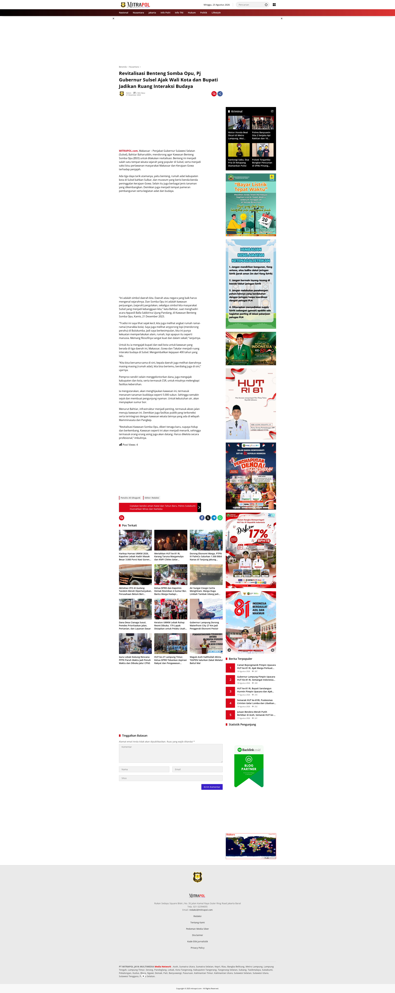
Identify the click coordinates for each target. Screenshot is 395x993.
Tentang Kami (197, 922)
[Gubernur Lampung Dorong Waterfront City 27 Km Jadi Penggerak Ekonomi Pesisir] (206, 609)
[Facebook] (202, 517)
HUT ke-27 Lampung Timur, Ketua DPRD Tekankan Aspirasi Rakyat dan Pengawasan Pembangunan (170, 660)
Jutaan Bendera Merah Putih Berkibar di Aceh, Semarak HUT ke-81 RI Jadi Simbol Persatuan (255, 713)
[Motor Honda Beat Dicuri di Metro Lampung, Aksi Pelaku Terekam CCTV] (239, 122)
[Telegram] (214, 517)
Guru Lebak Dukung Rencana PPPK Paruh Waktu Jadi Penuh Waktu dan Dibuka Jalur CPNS (135, 659)
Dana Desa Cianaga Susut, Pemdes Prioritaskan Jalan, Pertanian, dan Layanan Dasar (135, 625)
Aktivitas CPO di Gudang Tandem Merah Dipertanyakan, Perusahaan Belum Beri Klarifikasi (135, 591)
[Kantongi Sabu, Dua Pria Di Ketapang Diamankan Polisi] (239, 150)
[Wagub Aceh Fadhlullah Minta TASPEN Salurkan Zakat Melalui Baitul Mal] (206, 643)
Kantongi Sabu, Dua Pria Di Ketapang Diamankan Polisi (238, 162)
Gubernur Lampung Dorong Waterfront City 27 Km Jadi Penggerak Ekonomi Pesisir (204, 625)
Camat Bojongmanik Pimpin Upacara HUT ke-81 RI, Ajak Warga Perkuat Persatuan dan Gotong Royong (256, 666)
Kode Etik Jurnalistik (197, 941)
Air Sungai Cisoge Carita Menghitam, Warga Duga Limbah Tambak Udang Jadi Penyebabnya (204, 591)
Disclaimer (197, 935)
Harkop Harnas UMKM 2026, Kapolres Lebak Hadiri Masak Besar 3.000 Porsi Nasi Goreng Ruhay (135, 556)
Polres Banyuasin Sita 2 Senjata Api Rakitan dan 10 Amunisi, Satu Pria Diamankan (261, 135)
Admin (128, 93)
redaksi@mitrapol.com (201, 909)
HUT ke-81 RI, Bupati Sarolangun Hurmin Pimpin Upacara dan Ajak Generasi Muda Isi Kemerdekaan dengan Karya (254, 690)
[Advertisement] (103, 62)
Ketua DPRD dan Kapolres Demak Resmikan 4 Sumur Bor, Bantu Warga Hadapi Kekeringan (170, 591)
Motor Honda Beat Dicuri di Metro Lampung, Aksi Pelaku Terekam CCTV (238, 135)
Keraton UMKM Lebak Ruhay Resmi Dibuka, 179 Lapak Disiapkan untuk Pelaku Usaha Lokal (170, 625)
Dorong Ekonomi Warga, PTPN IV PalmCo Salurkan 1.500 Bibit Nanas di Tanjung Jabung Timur (206, 556)
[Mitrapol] (135, 4)
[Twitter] (208, 517)
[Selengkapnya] (272, 111)
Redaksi (197, 916)
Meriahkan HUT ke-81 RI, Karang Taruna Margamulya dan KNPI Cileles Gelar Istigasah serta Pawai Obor (168, 556)
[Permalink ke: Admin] (122, 94)
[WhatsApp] (220, 517)
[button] (266, 4)
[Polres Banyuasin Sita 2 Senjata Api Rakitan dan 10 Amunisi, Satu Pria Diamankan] (263, 122)
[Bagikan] (220, 93)
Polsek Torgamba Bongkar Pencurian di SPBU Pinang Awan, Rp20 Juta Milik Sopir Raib (262, 162)
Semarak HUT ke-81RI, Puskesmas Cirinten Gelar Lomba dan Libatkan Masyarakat (255, 702)
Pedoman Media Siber (197, 928)
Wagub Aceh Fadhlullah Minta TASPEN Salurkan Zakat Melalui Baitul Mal (206, 659)
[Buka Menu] (274, 4)
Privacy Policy (197, 947)
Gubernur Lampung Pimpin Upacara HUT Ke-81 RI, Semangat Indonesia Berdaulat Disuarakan (256, 678)
